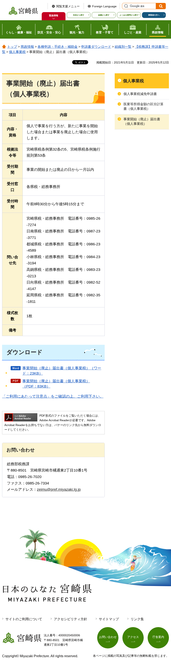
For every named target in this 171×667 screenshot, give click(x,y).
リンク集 (137, 619)
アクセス (133, 637)
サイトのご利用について (23, 619)
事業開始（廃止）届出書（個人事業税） (141, 121)
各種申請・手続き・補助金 (58, 46)
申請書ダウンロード (96, 46)
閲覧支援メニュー (68, 6)
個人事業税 (17, 52)
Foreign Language (104, 6)
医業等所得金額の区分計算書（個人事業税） (143, 106)
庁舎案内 (158, 637)
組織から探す (103, 15)
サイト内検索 (125, 6)
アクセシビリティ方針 (70, 619)
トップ (12, 46)
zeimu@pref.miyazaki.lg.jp (59, 489)
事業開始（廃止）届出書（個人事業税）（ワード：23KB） (61, 370)
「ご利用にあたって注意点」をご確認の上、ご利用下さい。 (52, 396)
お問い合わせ (108, 637)
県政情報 (27, 46)
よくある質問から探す (128, 15)
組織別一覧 (123, 46)
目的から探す (78, 15)
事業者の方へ (154, 15)
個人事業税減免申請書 (140, 94)
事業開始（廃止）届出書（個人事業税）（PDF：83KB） (56, 383)
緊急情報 (53, 15)
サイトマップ (109, 619)
